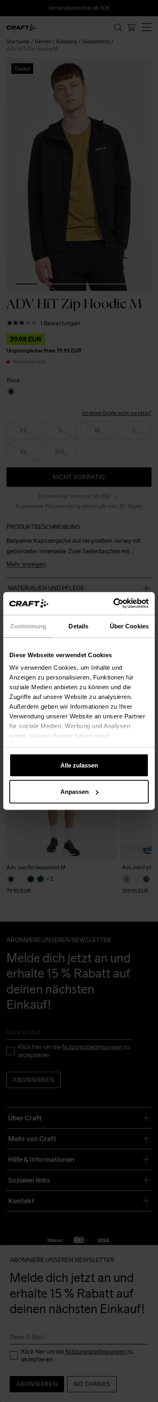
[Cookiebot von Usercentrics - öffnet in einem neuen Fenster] (114, 603)
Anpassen (74, 791)
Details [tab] (78, 625)
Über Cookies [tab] (129, 625)
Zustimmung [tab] (28, 625)
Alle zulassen (79, 764)
